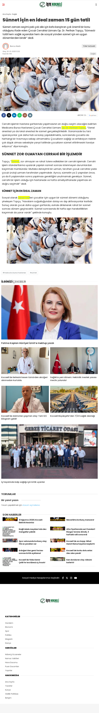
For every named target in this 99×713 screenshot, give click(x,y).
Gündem (9, 623)
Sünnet (15, 161)
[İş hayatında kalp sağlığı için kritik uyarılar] (49, 451)
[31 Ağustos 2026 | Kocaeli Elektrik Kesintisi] (10, 520)
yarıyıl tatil (24, 197)
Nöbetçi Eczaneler (13, 654)
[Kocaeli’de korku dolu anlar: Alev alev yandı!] (57, 551)
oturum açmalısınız (31, 505)
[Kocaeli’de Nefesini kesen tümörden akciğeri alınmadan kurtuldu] (25, 360)
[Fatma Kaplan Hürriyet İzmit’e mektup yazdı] (49, 312)
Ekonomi (9, 627)
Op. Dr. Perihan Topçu (73, 127)
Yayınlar (8, 670)
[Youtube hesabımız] (75, 578)
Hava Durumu (11, 662)
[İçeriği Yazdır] (30, 115)
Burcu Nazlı (15, 46)
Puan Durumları (12, 666)
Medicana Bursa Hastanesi (15, 273)
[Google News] (92, 115)
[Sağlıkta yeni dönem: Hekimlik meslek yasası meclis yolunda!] (74, 360)
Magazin (9, 639)
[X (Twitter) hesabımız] (67, 578)
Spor (7, 631)
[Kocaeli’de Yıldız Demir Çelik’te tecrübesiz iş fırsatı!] (10, 565)
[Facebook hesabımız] (63, 578)
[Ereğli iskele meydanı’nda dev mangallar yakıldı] (10, 536)
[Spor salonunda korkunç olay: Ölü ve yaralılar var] (10, 541)
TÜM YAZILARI (89, 46)
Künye (8, 690)
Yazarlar (8, 686)
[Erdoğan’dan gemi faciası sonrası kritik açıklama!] (10, 551)
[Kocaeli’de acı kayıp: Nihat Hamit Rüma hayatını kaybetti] (57, 541)
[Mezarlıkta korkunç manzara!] (57, 520)
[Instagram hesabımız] (71, 578)
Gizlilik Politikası (11, 694)
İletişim (8, 698)
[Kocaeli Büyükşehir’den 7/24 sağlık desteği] (74, 399)
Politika (8, 635)
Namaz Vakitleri (12, 658)
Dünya (8, 643)
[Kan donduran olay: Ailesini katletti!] (57, 560)
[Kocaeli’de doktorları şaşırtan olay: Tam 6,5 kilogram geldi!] (25, 399)
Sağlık (93, 53)
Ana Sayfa (9, 682)
